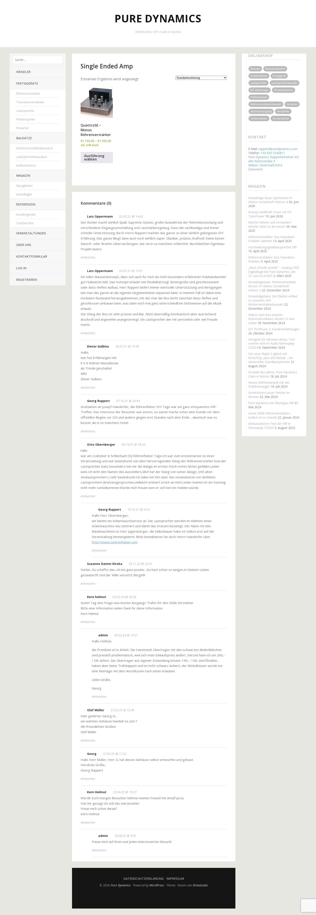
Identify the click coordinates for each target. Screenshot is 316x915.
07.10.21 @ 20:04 (128, 401)
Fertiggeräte (27, 83)
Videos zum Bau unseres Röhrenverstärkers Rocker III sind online (271, 319)
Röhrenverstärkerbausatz (265, 104)
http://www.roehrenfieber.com (114, 542)
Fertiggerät (279, 76)
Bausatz (255, 69)
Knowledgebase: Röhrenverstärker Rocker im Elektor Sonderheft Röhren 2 (272, 286)
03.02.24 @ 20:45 (124, 597)
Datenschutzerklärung (143, 878)
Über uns (23, 245)
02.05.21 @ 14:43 (131, 216)
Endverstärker (258, 76)
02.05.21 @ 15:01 (131, 271)
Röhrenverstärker (28, 93)
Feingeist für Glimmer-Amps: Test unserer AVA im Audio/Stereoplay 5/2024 (271, 343)
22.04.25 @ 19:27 (125, 792)
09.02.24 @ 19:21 (126, 635)
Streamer (22, 128)
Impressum (175, 878)
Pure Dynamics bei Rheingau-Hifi (271, 403)
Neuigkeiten (24, 186)
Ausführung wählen (94, 157)
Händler (23, 72)
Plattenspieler (25, 119)
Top (153, 898)
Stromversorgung (261, 111)
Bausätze (24, 138)
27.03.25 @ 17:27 (115, 754)
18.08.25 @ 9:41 (125, 836)
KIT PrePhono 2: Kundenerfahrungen (273, 329)
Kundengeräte (26, 214)
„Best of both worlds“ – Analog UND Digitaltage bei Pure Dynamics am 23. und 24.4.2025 (273, 272)
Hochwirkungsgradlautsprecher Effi (272, 247)
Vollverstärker (258, 118)
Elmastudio (200, 885)
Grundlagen (24, 194)
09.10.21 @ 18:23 (133, 444)
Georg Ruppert (98, 401)
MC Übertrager (259, 90)
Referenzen (25, 204)
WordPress (156, 885)
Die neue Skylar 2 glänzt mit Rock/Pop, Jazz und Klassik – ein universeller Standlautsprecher (270, 358)
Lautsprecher (25, 111)
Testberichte (25, 223)
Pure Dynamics (158, 18)
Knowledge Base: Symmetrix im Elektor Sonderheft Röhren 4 (270, 200)
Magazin (23, 175)
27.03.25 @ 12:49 (122, 710)
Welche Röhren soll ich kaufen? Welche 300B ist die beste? (269, 224)
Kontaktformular (31, 256)
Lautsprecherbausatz (285, 83)
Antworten (88, 257)
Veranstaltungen (31, 233)
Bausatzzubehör (275, 69)
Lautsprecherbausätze (31, 157)
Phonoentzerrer (283, 90)
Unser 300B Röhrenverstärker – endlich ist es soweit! (270, 415)
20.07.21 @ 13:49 (127, 346)
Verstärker (283, 111)
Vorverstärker (281, 118)
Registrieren (26, 280)
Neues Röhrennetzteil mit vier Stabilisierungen (269, 384)
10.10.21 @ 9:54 (138, 509)
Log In (21, 268)
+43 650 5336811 (273, 153)
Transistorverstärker (30, 102)
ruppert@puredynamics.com (278, 149)
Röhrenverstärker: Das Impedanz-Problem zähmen (271, 239)
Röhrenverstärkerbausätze (34, 148)
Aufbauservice (26, 165)
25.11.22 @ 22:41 (140, 564)
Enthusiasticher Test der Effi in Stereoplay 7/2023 (269, 426)
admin (103, 635)
